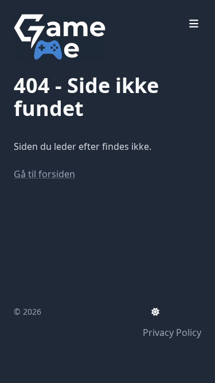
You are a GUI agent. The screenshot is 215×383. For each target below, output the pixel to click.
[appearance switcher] (155, 312)
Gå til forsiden (44, 174)
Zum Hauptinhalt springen (87, 10)
